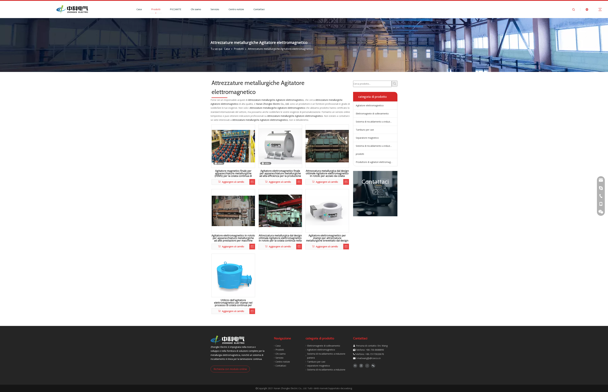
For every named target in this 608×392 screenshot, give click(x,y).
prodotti (360, 153)
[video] (233, 146)
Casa (139, 9)
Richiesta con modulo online (230, 369)
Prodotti (155, 9)
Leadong (347, 388)
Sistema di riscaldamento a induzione (375, 145)
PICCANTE (175, 9)
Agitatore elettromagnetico (370, 105)
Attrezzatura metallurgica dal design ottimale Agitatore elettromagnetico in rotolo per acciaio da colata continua (327, 173)
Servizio (215, 9)
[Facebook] (355, 365)
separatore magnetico (318, 365)
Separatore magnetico (367, 137)
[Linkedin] (361, 365)
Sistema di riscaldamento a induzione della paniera (376, 121)
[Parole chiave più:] (394, 83)
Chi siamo (196, 9)
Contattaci (259, 9)
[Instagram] (367, 365)
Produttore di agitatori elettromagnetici (376, 162)
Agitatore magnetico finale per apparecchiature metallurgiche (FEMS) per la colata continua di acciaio (233, 173)
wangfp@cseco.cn (371, 358)
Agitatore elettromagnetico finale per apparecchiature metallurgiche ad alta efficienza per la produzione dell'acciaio (280, 173)
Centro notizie (236, 9)
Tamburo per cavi (365, 129)
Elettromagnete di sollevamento (372, 113)
